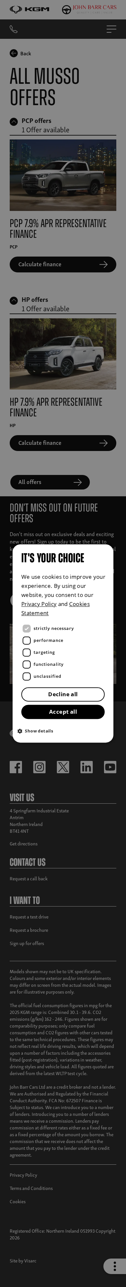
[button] (64, 731)
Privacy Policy (39, 604)
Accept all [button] (63, 712)
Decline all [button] (63, 694)
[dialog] (63, 643)
